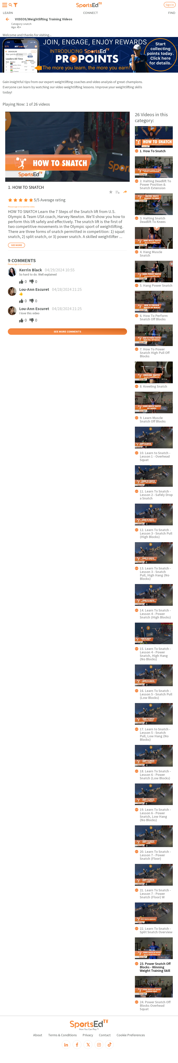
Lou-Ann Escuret (34, 289)
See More (16, 245)
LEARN (8, 13)
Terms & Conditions (62, 1035)
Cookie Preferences (131, 1035)
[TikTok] (109, 1044)
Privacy (88, 1035)
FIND (171, 13)
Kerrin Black (30, 270)
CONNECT (90, 13)
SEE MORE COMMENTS (67, 331)
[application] (67, 147)
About (37, 1035)
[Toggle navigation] (15, 4)
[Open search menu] (10, 5)
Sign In (170, 4)
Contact (105, 1035)
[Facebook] (77, 1044)
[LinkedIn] (66, 1044)
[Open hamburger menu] (4, 5)
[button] (116, 193)
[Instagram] (99, 1044)
